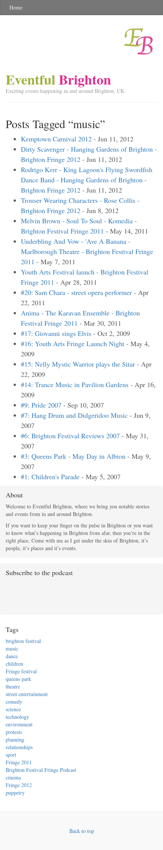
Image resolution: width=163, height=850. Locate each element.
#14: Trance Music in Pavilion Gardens (75, 384)
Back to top (81, 830)
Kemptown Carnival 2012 (56, 138)
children (14, 663)
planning (15, 739)
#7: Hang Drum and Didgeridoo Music (74, 415)
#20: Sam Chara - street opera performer (76, 292)
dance (12, 656)
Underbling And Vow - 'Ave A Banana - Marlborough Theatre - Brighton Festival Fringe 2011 (87, 251)
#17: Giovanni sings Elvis (56, 333)
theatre (13, 686)
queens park (18, 678)
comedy (14, 701)
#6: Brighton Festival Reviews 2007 (70, 435)
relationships (19, 747)
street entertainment (27, 694)
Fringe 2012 (19, 785)
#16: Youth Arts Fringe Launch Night (72, 343)
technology (17, 716)
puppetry (15, 792)
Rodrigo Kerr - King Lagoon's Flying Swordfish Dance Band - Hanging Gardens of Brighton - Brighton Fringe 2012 (86, 179)
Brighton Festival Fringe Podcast (41, 769)
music (12, 648)
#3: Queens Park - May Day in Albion (73, 456)
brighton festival (23, 641)
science (13, 709)
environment (19, 724)
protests (14, 732)
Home (15, 7)
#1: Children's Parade (50, 476)
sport (11, 754)
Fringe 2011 (19, 762)
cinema (13, 777)
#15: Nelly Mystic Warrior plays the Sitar (78, 364)
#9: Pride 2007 (41, 404)
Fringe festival (21, 671)
